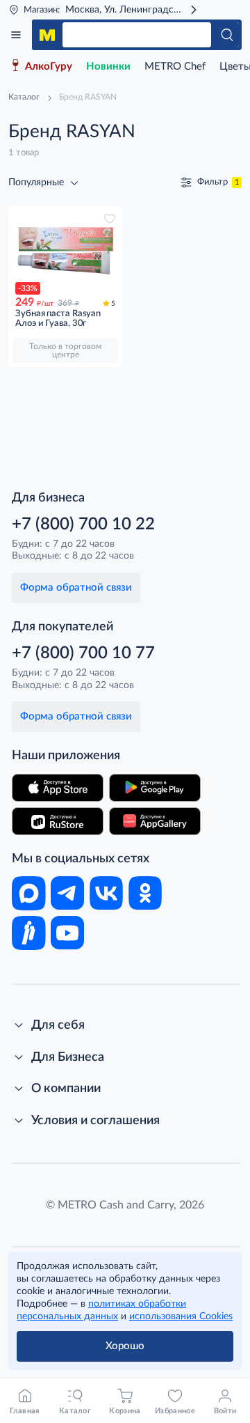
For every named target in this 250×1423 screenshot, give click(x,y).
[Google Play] (155, 788)
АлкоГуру (48, 66)
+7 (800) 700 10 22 (83, 524)
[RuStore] (57, 821)
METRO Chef (175, 66)
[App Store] (57, 788)
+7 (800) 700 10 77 (83, 653)
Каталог (16, 35)
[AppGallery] (155, 821)
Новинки (108, 66)
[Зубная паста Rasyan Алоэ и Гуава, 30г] (65, 250)
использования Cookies (181, 1316)
